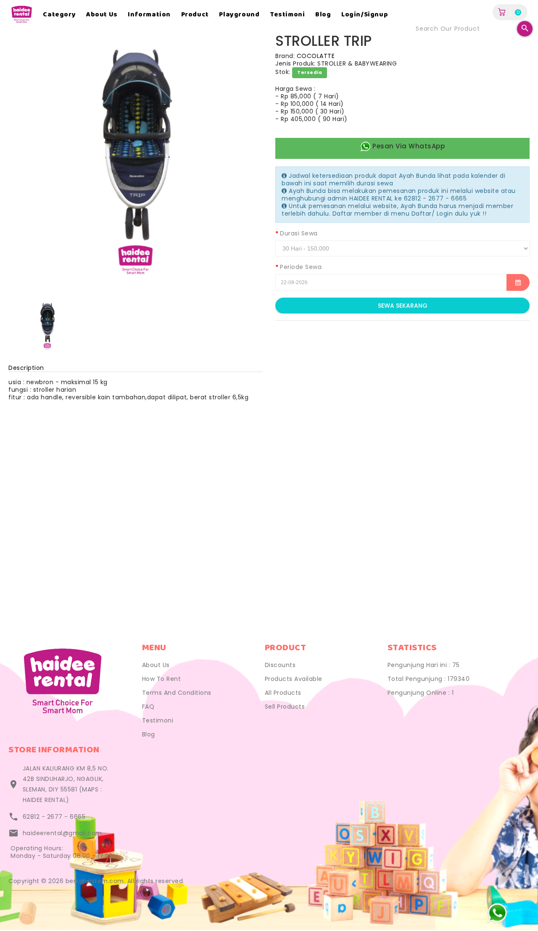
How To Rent (161, 679)
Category (59, 15)
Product (195, 15)
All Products (283, 692)
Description (26, 368)
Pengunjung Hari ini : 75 (424, 665)
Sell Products (285, 706)
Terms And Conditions (176, 692)
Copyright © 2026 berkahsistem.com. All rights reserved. (96, 881)
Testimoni (287, 15)
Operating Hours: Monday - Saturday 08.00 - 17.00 (62, 852)
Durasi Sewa (299, 233)
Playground (239, 15)
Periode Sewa (301, 267)
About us (102, 15)
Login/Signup (364, 15)
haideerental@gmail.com (62, 833)
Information (149, 15)
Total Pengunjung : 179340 (429, 679)
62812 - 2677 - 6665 (54, 816)
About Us (156, 665)
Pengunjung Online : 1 (421, 692)
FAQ (148, 706)
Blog (323, 15)
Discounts (280, 665)
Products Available (293, 679)
